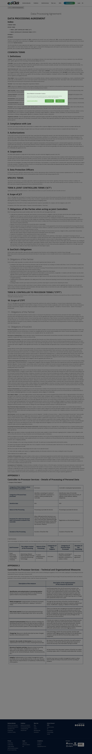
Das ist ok (60, 101)
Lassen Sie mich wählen (32, 101)
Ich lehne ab (49, 101)
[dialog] (46, 97)
